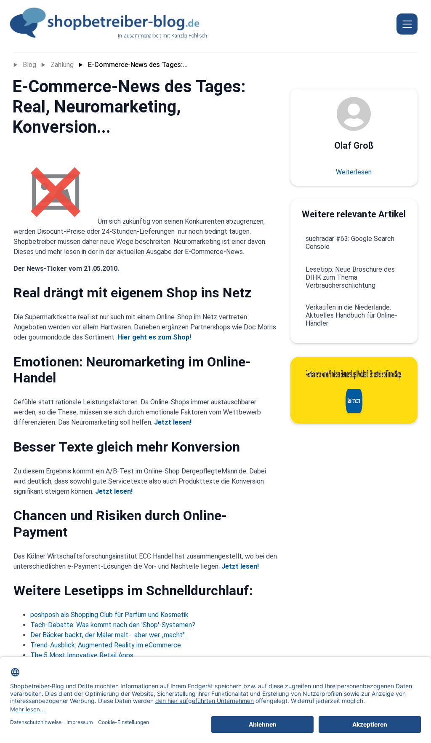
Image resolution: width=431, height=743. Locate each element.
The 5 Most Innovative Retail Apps (81, 655)
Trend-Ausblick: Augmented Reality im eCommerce (105, 645)
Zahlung (62, 65)
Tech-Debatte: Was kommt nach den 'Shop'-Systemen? (112, 625)
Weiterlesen (354, 172)
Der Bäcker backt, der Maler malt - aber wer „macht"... (109, 635)
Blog (29, 65)
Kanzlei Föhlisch (189, 36)
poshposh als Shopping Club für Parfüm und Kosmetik (109, 615)
